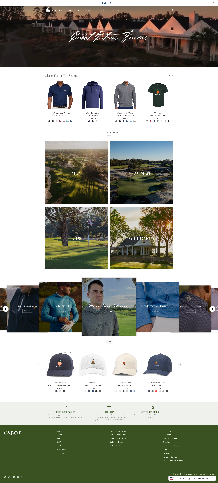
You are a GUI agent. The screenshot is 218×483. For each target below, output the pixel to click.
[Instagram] (9, 477)
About (59, 438)
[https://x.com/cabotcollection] (22, 477)
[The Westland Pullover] (125, 95)
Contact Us (167, 435)
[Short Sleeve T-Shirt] (158, 95)
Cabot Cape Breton (118, 435)
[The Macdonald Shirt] (60, 95)
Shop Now (27, 310)
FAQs (165, 450)
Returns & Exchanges (171, 446)
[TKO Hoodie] (93, 95)
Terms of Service (170, 457)
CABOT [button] (60, 431)
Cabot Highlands (116, 442)
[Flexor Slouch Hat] (125, 365)
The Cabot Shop (181, 474)
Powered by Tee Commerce (203, 474)
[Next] (180, 365)
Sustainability (62, 450)
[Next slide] (212, 309)
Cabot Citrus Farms (118, 438)
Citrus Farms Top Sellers (61, 75)
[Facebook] (5, 477)
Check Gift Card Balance (173, 461)
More (169, 76)
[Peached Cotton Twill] (93, 365)
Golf (59, 442)
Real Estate (62, 446)
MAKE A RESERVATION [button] (118, 431)
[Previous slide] (6, 309)
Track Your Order (170, 438)
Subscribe (61, 453)
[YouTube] (18, 477)
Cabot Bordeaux (117, 446)
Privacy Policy (169, 453)
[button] (54, 10)
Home (59, 435)
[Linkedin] (14, 477)
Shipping (166, 442)
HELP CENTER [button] (168, 431)
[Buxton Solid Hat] (158, 365)
